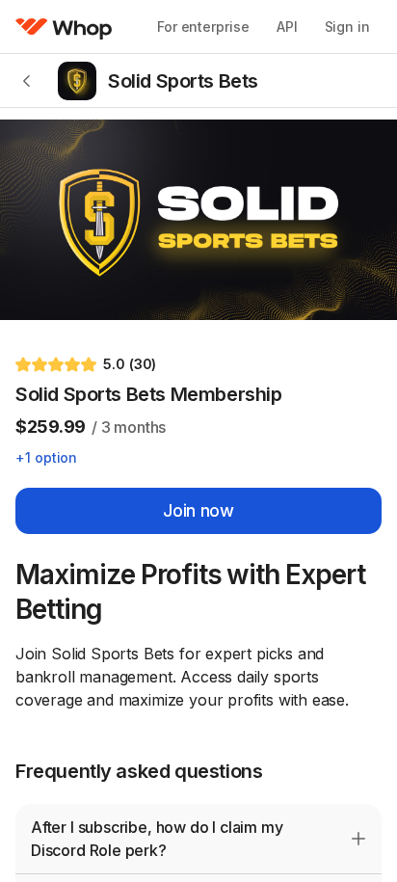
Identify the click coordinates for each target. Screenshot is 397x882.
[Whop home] (64, 27)
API (287, 26)
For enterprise (203, 26)
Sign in (347, 26)
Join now (198, 510)
